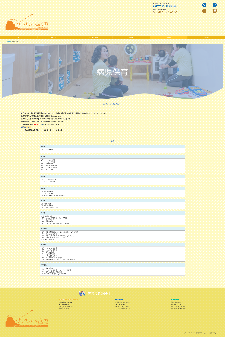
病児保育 (168, 37)
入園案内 (131, 37)
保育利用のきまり (93, 37)
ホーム (18, 37)
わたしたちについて (56, 37)
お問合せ (206, 37)
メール (41, 124)
